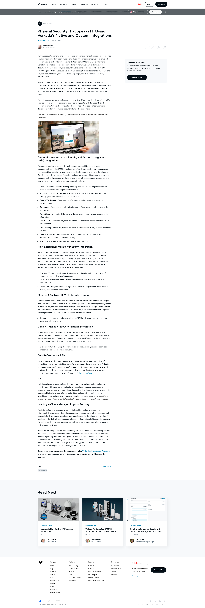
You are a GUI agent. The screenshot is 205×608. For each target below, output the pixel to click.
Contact (91, 566)
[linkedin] (159, 47)
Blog (51, 569)
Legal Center (142, 605)
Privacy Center (151, 605)
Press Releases (116, 569)
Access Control (73, 569)
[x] (153, 47)
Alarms (71, 575)
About (52, 566)
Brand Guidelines (55, 593)
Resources (94, 4)
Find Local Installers (94, 572)
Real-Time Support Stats (96, 581)
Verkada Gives (54, 581)
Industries (74, 4)
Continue (155, 12)
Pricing (52, 584)
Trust (51, 578)
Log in (149, 4)
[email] (165, 47)
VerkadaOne (54, 590)
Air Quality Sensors (75, 578)
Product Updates (93, 578)
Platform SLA (54, 572)
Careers (52, 575)
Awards (113, 572)
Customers (84, 4)
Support (91, 562)
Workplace (72, 581)
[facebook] (147, 47)
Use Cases (63, 4)
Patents (52, 587)
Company (53, 562)
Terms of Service (162, 605)
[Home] (40, 579)
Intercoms (72, 572)
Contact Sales (158, 570)
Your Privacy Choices (48, 601)
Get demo (161, 4)
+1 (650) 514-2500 (138, 571)
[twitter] (155, 601)
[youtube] (165, 601)
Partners (104, 4)
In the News (115, 566)
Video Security (73, 566)
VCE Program (92, 575)
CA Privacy (59, 601)
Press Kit (114, 575)
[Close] (166, 12)
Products (54, 4)
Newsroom (115, 562)
